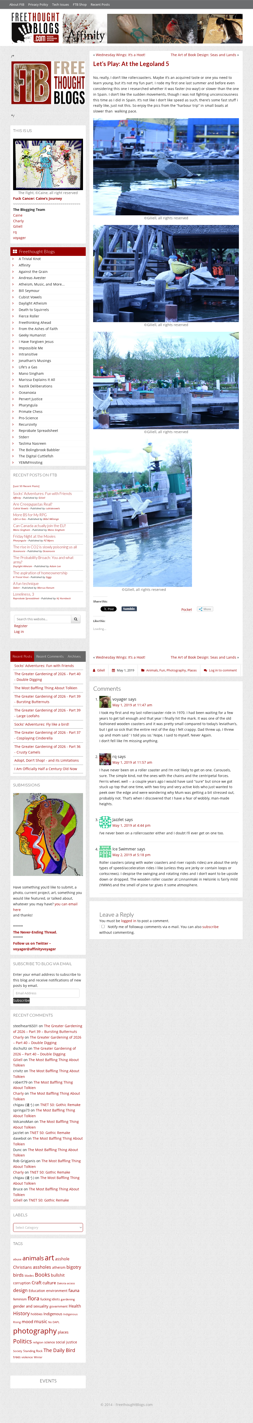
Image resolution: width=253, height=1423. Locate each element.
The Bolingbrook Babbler (39, 449)
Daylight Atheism (33, 303)
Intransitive (28, 354)
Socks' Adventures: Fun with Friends (42, 493)
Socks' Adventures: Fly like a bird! (41, 724)
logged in (128, 920)
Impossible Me (31, 348)
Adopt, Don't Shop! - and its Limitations (46, 760)
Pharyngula (28, 405)
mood (27, 1321)
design (20, 1290)
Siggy (49, 577)
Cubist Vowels (30, 297)
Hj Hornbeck (64, 598)
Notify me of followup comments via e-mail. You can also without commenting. (159, 929)
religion (38, 1342)
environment (56, 1290)
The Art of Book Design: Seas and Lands (203, 54)
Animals (152, 670)
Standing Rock (32, 1351)
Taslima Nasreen (32, 443)
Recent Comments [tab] (50, 656)
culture (49, 1283)
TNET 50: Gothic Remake (60, 1104)
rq (15, 232)
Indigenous (52, 1313)
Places (192, 670)
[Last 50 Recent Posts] (26, 486)
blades (29, 1275)
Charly (18, 221)
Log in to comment (223, 670)
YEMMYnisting (30, 462)
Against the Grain (33, 271)
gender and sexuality (30, 1306)
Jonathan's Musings (35, 360)
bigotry (73, 1267)
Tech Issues (60, 4)
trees (17, 1357)
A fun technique (26, 583)
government (58, 1306)
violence (27, 1357)
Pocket (186, 609)
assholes (42, 1267)
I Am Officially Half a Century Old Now (45, 768)
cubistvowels (53, 508)
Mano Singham (31, 373)
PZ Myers (49, 540)
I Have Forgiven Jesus (36, 341)
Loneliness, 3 (23, 594)
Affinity (24, 265)
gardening (68, 1299)
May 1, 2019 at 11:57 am (132, 762)
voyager (19, 237)
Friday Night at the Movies (34, 536)
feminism (20, 1299)
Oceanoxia (27, 392)
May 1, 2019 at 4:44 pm (131, 825)
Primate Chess (30, 411)
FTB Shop (80, 4)
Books (42, 1274)
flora (33, 1298)
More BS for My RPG (30, 514)
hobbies (36, 1314)
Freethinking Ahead (35, 322)
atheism (58, 1267)
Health (75, 1306)
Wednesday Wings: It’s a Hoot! (120, 54)
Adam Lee (55, 566)
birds (18, 1275)
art (49, 1258)
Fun (162, 670)
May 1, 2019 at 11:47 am (132, 705)
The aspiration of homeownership (40, 573)
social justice (66, 1342)
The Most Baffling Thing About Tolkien (45, 688)
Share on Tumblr (129, 608)
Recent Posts (100, 4)
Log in (19, 631)
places (63, 1332)
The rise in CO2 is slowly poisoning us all (45, 547)
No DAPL (54, 1322)
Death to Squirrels (34, 309)
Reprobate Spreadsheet (38, 430)
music (40, 1321)
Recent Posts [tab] (22, 656)
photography (35, 1331)
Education (37, 1290)
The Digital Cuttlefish (36, 456)
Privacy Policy (38, 4)
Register (21, 625)
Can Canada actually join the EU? (39, 525)
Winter (38, 1357)
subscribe (210, 926)
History (21, 1313)
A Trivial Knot (30, 258)
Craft (37, 1283)
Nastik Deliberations (35, 386)
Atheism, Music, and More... (42, 284)
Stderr (24, 437)
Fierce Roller (29, 316)
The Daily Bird (59, 1350)
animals (33, 1258)
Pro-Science (28, 418)
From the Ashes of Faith (38, 328)
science (49, 1342)
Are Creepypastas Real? (32, 504)
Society (17, 1351)
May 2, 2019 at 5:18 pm (131, 854)
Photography (176, 670)
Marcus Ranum (45, 587)
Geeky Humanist (32, 335)
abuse (17, 1259)
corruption (22, 1283)
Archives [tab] (74, 656)
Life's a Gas (28, 367)
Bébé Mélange (51, 519)
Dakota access (66, 1283)
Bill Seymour (29, 290)
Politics (22, 1341)
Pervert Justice (30, 399)
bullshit (58, 1275)
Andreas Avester (32, 277)
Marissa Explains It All (37, 379)
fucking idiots (50, 1299)
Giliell (17, 226)
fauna (73, 1290)
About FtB (16, 4)
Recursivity (28, 424)
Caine (17, 215)
